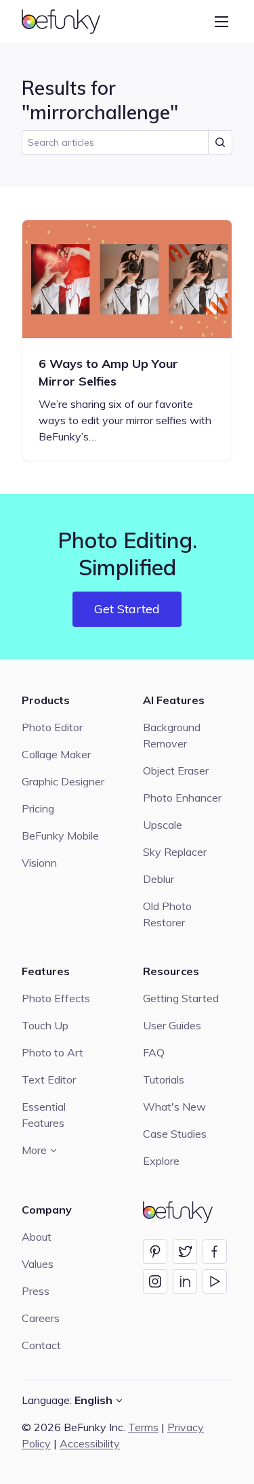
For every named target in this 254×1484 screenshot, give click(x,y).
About (36, 1236)
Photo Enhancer (182, 797)
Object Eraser (176, 770)
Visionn (39, 862)
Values (38, 1264)
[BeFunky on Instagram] (155, 1281)
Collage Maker (56, 754)
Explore (161, 1161)
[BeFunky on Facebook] (215, 1251)
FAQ (154, 1052)
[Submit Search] (220, 142)
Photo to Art (52, 1052)
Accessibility (90, 1443)
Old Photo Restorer (167, 914)
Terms (143, 1427)
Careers (41, 1318)
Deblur (158, 879)
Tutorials (163, 1079)
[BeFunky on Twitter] (185, 1251)
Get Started (127, 609)
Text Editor (49, 1079)
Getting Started (181, 998)
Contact (41, 1345)
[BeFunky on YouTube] (215, 1281)
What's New (174, 1106)
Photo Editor (52, 727)
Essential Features (44, 1115)
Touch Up (45, 1025)
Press (35, 1291)
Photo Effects (56, 998)
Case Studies (175, 1133)
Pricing (38, 808)
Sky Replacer (175, 852)
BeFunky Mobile (60, 835)
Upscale (162, 824)
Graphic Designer (63, 781)
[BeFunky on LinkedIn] (185, 1281)
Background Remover (171, 735)
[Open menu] (221, 22)
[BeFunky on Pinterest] (155, 1251)
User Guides (172, 1025)
